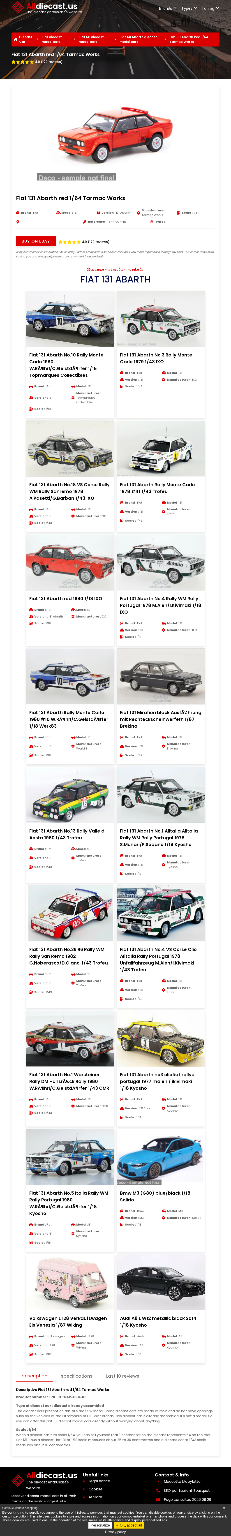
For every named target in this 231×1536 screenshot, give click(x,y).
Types (186, 8)
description (34, 1376)
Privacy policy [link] (115, 1532)
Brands (165, 8)
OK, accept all (130, 1525)
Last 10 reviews (122, 1376)
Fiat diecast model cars (52, 39)
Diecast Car (25, 39)
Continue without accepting (19, 1508)
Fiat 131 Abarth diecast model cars (138, 39)
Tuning (207, 8)
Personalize (100, 1525)
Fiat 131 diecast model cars (91, 39)
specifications (76, 1376)
